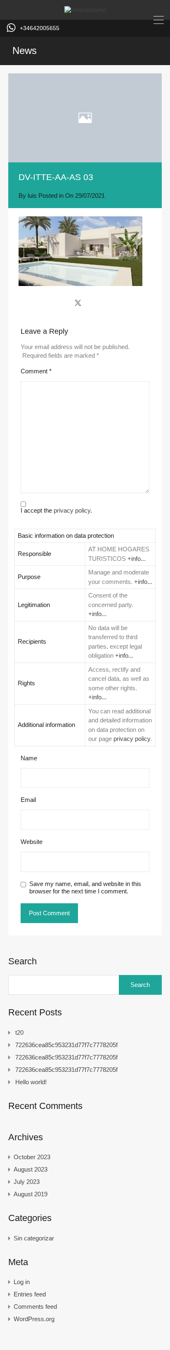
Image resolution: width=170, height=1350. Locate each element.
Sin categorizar (34, 1238)
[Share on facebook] (63, 302)
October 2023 (32, 1156)
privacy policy (72, 510)
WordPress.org (34, 1318)
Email (28, 799)
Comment (36, 371)
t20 (19, 1032)
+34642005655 (39, 28)
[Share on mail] (92, 302)
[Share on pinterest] (106, 302)
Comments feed (35, 1306)
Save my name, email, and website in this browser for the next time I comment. (85, 887)
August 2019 (30, 1194)
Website (31, 841)
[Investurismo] (85, 9)
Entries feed (30, 1294)
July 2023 (27, 1181)
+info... (137, 558)
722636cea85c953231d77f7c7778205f (66, 1044)
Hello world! (31, 1081)
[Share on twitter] (78, 302)
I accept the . (56, 510)
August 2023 (30, 1169)
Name (29, 758)
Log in (22, 1281)
